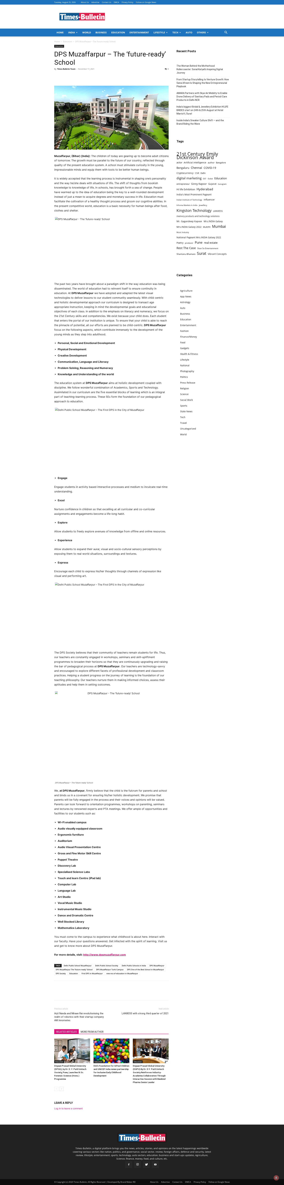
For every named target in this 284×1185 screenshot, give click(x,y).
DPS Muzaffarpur (157, 965)
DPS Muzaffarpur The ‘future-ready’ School (74, 969)
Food (182, 342)
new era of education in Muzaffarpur (122, 973)
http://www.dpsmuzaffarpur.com (104, 954)
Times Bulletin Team (66, 69)
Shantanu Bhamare (186, 254)
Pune (198, 242)
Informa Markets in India (187, 205)
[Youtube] (155, 1164)
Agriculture (186, 290)
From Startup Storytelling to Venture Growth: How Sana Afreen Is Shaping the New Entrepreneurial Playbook (203, 83)
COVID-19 (210, 167)
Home (60, 32)
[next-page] (61, 1089)
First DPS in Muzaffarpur (92, 973)
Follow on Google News (146, 2)
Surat (201, 253)
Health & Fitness (189, 353)
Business (101, 32)
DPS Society (61, 973)
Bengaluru (183, 168)
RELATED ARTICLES (66, 1031)
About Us (85, 2)
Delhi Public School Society (106, 965)
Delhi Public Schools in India (134, 965)
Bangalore (221, 162)
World (86, 32)
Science (184, 394)
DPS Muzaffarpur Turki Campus (109, 969)
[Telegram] (87, 76)
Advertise (95, 2)
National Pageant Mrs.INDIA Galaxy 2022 (199, 237)
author (211, 162)
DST (204, 178)
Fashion (184, 330)
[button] (226, 32)
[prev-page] (56, 1089)
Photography (187, 371)
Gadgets (184, 348)
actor (179, 162)
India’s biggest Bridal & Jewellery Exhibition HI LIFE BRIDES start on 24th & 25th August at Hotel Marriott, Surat (202, 110)
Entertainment (139, 32)
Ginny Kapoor (199, 183)
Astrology (185, 302)
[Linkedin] (80, 76)
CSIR (197, 173)
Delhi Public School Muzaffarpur (78, 965)
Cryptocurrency (185, 173)
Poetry (180, 242)
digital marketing (189, 178)
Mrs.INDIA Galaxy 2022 (189, 226)
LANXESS (218, 210)
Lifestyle (159, 32)
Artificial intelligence (195, 162)
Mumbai (219, 226)
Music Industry (183, 232)
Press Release (187, 382)
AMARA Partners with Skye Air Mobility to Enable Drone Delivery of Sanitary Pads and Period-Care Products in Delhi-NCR (202, 96)
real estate (211, 242)
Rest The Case (186, 248)
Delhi (203, 173)
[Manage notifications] (276, 1177)
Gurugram (222, 184)
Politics (184, 376)
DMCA (116, 2)
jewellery (203, 205)
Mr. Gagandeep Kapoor (189, 221)
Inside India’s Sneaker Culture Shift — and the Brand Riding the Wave (200, 122)
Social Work (186, 399)
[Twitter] (65, 76)
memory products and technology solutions (198, 216)
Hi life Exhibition (186, 189)
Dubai (210, 178)
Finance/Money (188, 336)
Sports (183, 405)
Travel (183, 422)
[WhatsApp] (72, 76)
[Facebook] (57, 76)
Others (201, 32)
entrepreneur (183, 183)
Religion (184, 388)
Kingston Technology (194, 210)
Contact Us (106, 2)
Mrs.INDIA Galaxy (213, 221)
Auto (189, 32)
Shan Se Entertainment (207, 248)
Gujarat (212, 183)
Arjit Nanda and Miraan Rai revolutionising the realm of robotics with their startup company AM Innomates (79, 1017)
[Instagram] (137, 1164)
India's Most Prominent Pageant (194, 194)
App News (185, 296)
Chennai (196, 167)
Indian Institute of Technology (189, 200)
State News (186, 411)
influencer (209, 199)
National (184, 365)
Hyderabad (205, 189)
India (71, 32)
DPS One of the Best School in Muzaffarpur (145, 969)
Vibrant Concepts (217, 253)
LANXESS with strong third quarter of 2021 (145, 1013)
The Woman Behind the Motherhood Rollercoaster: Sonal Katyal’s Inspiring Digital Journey (200, 69)
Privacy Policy (127, 2)
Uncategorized (188, 428)
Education (118, 32)
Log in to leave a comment (68, 1108)
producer (189, 243)
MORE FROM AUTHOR (92, 1031)
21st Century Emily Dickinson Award (197, 155)
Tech (175, 32)
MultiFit (207, 226)
